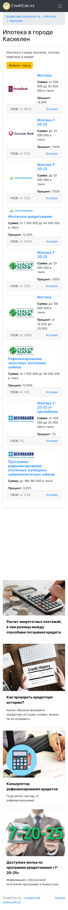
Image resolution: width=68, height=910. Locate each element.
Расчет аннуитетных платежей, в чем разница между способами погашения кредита (34, 626)
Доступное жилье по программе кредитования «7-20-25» (32, 867)
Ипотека (50, 16)
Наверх (60, 898)
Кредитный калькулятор (23, 16)
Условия (52, 109)
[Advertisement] (34, 542)
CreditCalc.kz (22, 5)
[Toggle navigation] (60, 6)
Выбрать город (19, 65)
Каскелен (16, 21)
